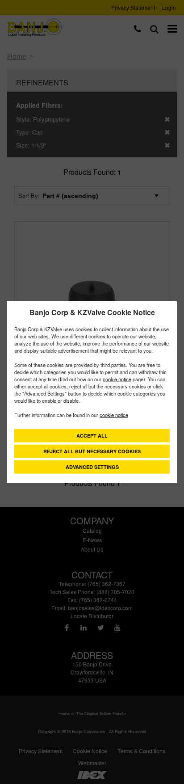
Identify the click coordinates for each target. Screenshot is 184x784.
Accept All (92, 435)
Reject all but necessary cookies (92, 450)
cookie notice (117, 378)
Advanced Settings (92, 466)
